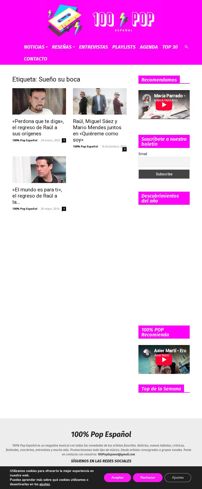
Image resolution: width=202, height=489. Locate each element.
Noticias (34, 47)
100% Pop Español (24, 140)
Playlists (123, 47)
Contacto (35, 59)
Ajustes (178, 477)
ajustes (44, 484)
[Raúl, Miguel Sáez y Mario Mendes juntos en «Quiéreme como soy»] (100, 101)
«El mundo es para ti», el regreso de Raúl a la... (37, 196)
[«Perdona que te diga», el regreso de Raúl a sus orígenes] (39, 101)
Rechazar (147, 477)
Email (142, 153)
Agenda (149, 47)
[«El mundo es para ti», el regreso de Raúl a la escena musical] (39, 169)
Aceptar (117, 477)
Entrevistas (93, 47)
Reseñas (61, 47)
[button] (186, 47)
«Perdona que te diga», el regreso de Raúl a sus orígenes (38, 127)
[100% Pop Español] (101, 20)
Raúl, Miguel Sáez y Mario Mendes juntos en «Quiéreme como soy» (97, 130)
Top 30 (170, 47)
